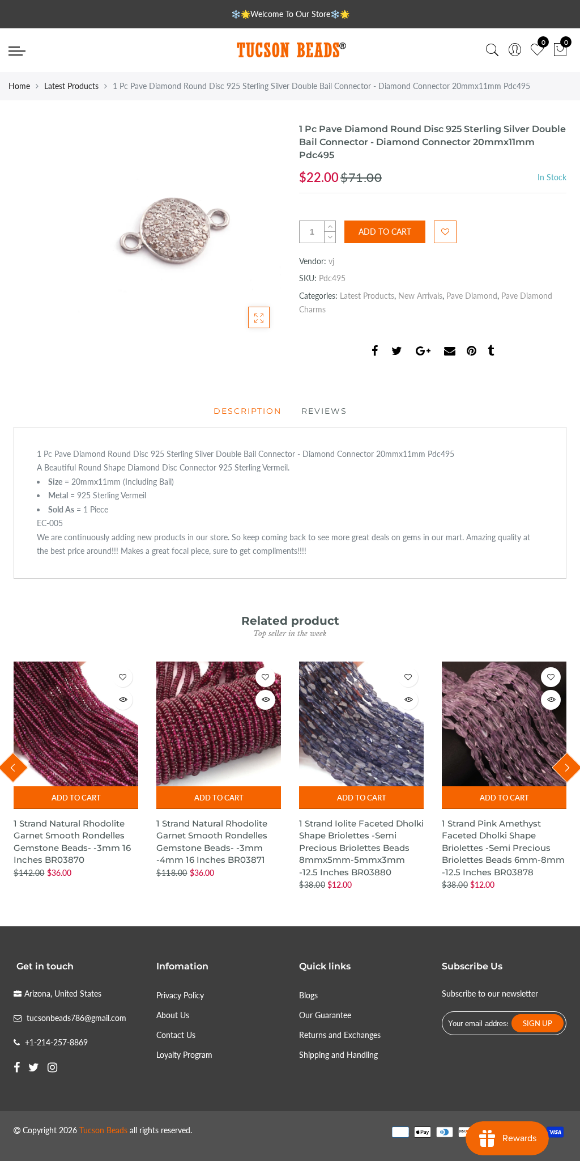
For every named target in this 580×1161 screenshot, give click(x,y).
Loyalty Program (184, 1055)
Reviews (324, 411)
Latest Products (71, 86)
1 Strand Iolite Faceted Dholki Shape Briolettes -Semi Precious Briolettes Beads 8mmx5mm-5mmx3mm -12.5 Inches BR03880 (361, 848)
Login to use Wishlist (445, 232)
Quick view (123, 700)
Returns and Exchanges (340, 1035)
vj (331, 261)
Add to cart (76, 797)
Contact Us (175, 1035)
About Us (172, 1015)
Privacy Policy (180, 995)
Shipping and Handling (338, 1055)
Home (19, 86)
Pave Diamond (471, 295)
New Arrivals (420, 295)
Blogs (308, 995)
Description (248, 411)
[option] (76, 771)
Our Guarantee (325, 1015)
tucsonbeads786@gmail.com (76, 1018)
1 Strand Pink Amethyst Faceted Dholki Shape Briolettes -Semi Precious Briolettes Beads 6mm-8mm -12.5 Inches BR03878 (503, 848)
